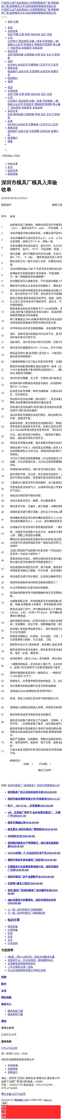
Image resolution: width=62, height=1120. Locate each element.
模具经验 (13, 174)
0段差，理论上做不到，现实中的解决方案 (31, 956)
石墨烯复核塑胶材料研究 (22, 963)
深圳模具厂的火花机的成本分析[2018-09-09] (32, 792)
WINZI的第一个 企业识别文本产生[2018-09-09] (34, 853)
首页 (10, 27)
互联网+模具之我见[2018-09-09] (25, 883)
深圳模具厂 (30, 785)
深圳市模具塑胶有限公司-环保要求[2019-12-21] (34, 798)
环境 (10, 933)
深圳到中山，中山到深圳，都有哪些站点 (30, 960)
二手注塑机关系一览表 (20, 967)
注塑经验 (13, 930)
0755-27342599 (9, 1048)
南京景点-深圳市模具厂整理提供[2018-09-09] (32, 829)
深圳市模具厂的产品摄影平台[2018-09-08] (31, 876)
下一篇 (26, 913)
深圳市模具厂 (15, 785)
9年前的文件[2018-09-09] (21, 836)
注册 (15, 21)
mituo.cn (47, 1100)
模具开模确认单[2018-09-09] (23, 822)
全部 (10, 34)
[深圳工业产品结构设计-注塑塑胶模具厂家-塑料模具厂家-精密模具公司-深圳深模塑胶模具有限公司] (31, 8)
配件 (3, 984)
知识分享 (13, 170)
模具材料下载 (15, 1014)
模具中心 (6, 1004)
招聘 (3, 977)
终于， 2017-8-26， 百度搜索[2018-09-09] (30, 805)
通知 (3, 1021)
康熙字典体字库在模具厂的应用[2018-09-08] (32, 860)
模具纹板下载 (15, 1011)
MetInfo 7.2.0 (21, 1100)
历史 (10, 936)
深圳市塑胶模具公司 (48, 785)
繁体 (5, 1103)
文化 (10, 940)
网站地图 (6, 997)
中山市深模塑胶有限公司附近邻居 (27, 970)
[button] (7, 155)
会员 (3, 990)
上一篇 (25, 909)
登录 (10, 21)
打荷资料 (13, 943)
